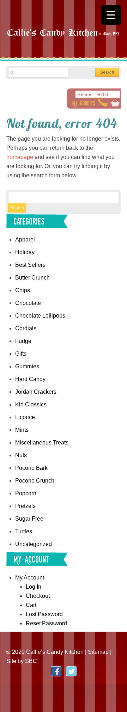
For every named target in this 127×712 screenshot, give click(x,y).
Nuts (21, 455)
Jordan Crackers (35, 392)
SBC (31, 661)
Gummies (27, 366)
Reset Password (46, 623)
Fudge (23, 341)
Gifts (20, 354)
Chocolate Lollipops (40, 316)
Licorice (25, 417)
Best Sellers (30, 265)
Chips (22, 290)
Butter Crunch (32, 278)
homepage (19, 157)
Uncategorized (33, 544)
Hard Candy (30, 379)
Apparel (25, 240)
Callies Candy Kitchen (63, 39)
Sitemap (98, 652)
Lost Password (44, 614)
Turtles (23, 531)
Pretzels (25, 506)
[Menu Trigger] (111, 15)
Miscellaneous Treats (41, 443)
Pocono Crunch (34, 481)
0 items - (92, 94)
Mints (22, 430)
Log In (33, 587)
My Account (29, 578)
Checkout (38, 596)
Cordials (25, 328)
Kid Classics (31, 404)
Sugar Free (29, 519)
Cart (31, 605)
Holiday (25, 252)
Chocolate (28, 303)
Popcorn (25, 493)
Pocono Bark (31, 468)
